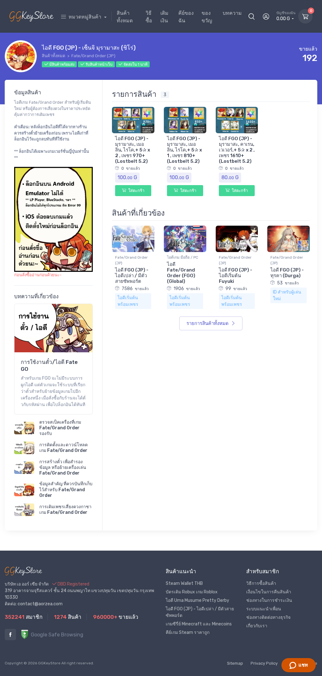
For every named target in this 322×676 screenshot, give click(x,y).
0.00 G (286, 16)
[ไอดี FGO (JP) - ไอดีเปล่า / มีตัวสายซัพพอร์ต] (133, 238)
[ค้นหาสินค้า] (251, 16)
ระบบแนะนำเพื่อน (263, 609)
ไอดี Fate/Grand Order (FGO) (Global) (181, 272)
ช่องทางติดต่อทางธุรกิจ (268, 617)
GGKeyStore (49, 663)
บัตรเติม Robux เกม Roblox (192, 592)
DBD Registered (73, 584)
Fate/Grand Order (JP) (93, 55)
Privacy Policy (264, 663)
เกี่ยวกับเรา (256, 626)
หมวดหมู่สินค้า (86, 17)
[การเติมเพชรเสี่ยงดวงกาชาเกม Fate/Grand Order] (24, 509)
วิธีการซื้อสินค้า (261, 583)
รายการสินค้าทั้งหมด (208, 323)
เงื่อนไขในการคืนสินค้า (268, 592)
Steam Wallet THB (184, 583)
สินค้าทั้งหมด (125, 17)
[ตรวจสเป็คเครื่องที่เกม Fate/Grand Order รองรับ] (24, 428)
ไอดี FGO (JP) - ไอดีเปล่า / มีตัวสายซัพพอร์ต (131, 275)
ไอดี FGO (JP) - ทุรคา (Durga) (287, 272)
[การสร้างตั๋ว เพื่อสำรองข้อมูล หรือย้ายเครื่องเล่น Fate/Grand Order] (24, 467)
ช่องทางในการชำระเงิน (269, 600)
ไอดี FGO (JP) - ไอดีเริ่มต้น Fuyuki (235, 275)
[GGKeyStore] (31, 16)
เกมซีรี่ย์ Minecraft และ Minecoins (199, 624)
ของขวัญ (207, 17)
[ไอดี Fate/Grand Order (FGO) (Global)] (185, 238)
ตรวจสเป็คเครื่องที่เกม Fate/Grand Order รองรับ (60, 428)
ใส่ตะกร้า (135, 190)
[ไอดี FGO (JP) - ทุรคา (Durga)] (288, 238)
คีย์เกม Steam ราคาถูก (187, 632)
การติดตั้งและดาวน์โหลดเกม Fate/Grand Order (63, 447)
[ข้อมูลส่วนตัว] (266, 16)
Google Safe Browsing (56, 635)
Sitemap (235, 663)
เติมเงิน (164, 17)
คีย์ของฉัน (186, 17)
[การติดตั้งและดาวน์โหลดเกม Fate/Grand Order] (24, 448)
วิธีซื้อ (149, 17)
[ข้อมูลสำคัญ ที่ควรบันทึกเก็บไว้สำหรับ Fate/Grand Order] (24, 490)
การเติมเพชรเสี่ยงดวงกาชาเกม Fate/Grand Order (65, 509)
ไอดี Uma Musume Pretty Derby (197, 600)
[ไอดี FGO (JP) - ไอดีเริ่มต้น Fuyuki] (237, 238)
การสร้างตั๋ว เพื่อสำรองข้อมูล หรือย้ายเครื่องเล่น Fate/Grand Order (62, 467)
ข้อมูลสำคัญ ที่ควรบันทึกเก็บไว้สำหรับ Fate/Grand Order (65, 489)
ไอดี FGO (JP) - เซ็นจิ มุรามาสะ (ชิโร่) (89, 47)
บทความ (232, 13)
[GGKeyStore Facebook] (10, 634)
